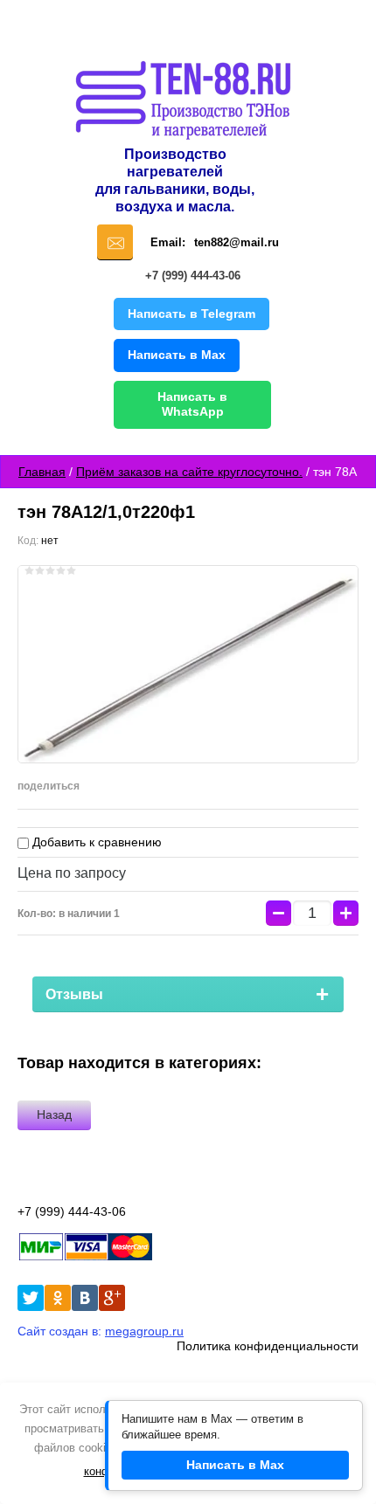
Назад (54, 1114)
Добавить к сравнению (95, 842)
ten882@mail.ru (236, 242)
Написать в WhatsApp (192, 404)
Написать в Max (177, 355)
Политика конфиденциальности (268, 1346)
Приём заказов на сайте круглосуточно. (189, 472)
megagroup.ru (144, 1331)
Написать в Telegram (191, 314)
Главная (42, 472)
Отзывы (74, 994)
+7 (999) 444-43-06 (192, 275)
